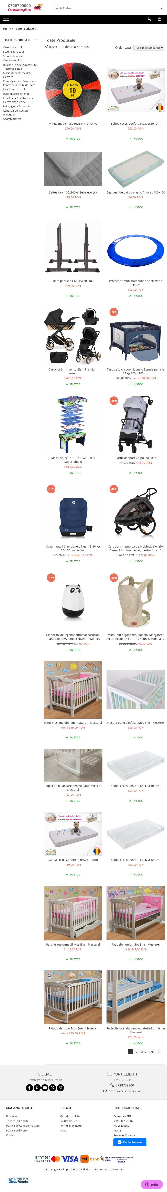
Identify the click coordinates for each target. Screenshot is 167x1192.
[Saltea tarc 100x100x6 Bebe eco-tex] (73, 169)
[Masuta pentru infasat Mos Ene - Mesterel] (136, 689)
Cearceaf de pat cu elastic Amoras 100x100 (136, 192)
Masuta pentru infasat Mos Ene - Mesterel (136, 723)
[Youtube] (44, 1087)
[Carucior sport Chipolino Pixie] (136, 424)
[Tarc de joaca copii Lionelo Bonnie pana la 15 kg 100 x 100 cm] (136, 336)
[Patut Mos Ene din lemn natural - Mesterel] (73, 689)
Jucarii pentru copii (14, 89)
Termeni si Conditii (17, 1121)
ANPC (63, 1130)
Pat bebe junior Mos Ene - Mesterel (136, 944)
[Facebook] (29, 1087)
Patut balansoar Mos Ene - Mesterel (73, 1028)
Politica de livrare (16, 1130)
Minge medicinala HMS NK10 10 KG (73, 123)
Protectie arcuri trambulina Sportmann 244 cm (135, 283)
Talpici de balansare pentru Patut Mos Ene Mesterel (73, 788)
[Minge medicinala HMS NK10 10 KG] (73, 90)
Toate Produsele (25, 29)
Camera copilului (13, 60)
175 (151, 1051)
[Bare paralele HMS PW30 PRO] (73, 247)
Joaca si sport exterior (16, 94)
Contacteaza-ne (132, 1142)
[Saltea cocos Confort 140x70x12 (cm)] (136, 833)
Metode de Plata (70, 1116)
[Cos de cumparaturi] (159, 19)
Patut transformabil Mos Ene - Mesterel (73, 944)
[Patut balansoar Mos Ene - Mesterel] (73, 997)
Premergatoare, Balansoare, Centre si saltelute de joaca (20, 83)
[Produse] (6, 20)
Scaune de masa (13, 56)
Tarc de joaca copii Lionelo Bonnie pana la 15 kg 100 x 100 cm (135, 371)
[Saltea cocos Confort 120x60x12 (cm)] (73, 834)
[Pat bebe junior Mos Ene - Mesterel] (136, 913)
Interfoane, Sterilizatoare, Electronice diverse (18, 100)
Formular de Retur (71, 1125)
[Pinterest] (37, 1087)
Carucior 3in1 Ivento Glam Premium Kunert (73, 371)
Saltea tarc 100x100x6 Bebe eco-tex (73, 192)
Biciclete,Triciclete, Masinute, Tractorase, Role (20, 66)
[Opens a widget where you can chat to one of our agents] (152, 1185)
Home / (8, 29)
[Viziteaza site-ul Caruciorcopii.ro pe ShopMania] (18, 1181)
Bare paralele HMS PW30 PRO (73, 281)
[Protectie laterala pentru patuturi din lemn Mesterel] (136, 997)
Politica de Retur (69, 1121)
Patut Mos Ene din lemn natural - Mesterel (73, 723)
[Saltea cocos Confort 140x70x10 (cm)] (136, 90)
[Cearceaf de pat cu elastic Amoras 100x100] (136, 169)
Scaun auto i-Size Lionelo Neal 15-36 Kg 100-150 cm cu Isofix (73, 548)
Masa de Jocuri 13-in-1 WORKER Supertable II (73, 460)
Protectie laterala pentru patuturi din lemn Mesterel (136, 1030)
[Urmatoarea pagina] (158, 1051)
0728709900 (124, 1085)
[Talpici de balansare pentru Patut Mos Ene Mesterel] (73, 765)
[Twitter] (52, 1087)
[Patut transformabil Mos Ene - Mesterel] (73, 913)
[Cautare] (160, 7)
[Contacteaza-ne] (149, 19)
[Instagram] (60, 1087)
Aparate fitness (12, 119)
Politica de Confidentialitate (23, 1125)
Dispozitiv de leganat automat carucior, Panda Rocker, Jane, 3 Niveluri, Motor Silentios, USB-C (73, 637)
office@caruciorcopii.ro (124, 1091)
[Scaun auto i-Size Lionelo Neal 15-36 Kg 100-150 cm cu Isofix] (73, 513)
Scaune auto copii (13, 51)
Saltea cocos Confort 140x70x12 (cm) (135, 860)
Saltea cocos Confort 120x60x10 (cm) (135, 786)
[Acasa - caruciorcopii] (23, 7)
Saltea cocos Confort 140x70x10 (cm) (135, 123)
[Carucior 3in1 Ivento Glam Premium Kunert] (73, 336)
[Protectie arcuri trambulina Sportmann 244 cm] (136, 247)
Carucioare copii (12, 47)
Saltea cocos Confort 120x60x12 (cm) (73, 860)
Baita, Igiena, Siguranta (17, 106)
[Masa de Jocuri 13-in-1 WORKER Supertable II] (73, 424)
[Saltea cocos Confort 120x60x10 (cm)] (136, 765)
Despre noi (12, 1116)
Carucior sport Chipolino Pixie (135, 458)
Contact (11, 1135)
